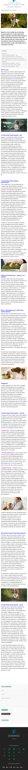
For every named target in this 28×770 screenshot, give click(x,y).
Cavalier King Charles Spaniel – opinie (10, 66)
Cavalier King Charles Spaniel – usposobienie (12, 56)
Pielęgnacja (4, 61)
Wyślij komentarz (6, 713)
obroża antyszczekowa (13, 256)
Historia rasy (4, 53)
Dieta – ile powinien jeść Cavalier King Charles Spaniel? (14, 60)
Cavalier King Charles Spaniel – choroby (10, 63)
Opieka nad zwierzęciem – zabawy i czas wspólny (13, 58)
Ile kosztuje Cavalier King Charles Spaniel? (11, 64)
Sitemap (14, 738)
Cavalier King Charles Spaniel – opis (10, 55)
